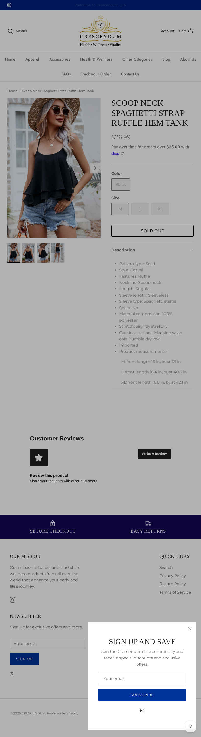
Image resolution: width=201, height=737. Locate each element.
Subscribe (142, 695)
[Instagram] (142, 710)
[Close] (190, 628)
